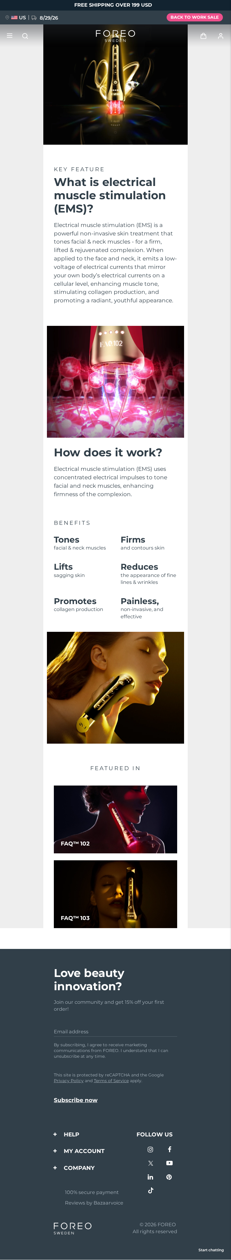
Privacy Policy (69, 1080)
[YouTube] (169, 1164)
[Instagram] (151, 1150)
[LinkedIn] (151, 1177)
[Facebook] (169, 1150)
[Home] (115, 36)
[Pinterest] (169, 1177)
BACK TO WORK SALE (195, 17)
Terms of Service (111, 1080)
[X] (151, 1164)
